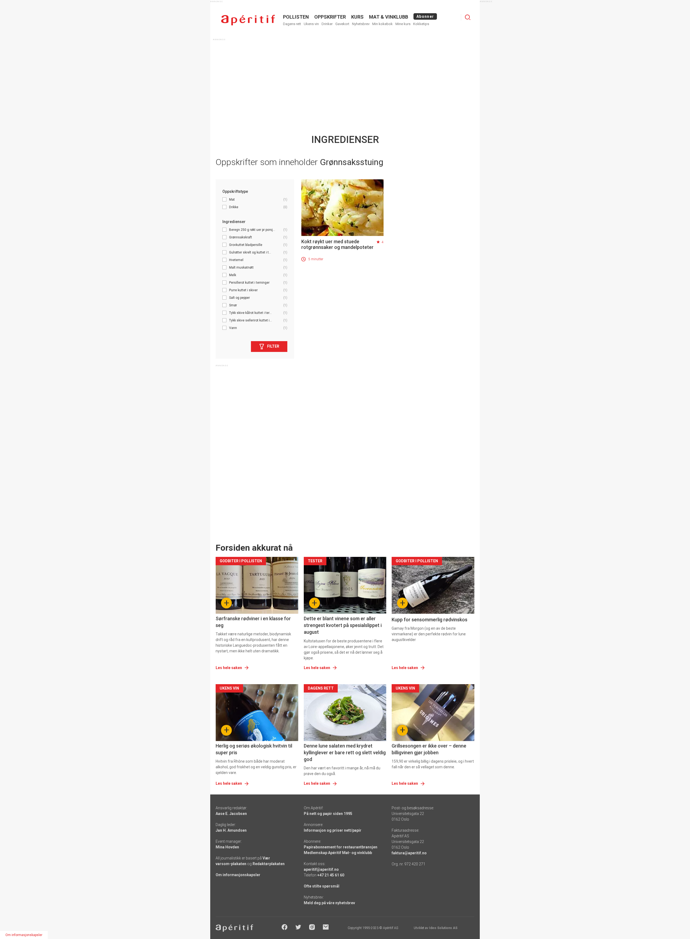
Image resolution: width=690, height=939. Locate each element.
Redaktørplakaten (269, 864)
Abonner (425, 16)
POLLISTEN (296, 17)
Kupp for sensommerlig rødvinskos (429, 619)
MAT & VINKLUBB (388, 17)
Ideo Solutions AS (443, 928)
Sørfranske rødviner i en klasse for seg (253, 622)
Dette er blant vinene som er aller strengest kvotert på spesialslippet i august (343, 625)
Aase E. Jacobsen (231, 813)
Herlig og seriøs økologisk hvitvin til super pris (254, 749)
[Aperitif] (248, 20)
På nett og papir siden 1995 (328, 813)
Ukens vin (311, 24)
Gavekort (342, 24)
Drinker (327, 24)
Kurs (357, 17)
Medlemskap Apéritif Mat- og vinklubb (338, 853)
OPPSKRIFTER (330, 17)
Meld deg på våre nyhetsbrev (329, 903)
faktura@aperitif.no (409, 853)
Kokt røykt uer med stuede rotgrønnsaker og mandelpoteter (337, 244)
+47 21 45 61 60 (330, 875)
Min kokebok (382, 24)
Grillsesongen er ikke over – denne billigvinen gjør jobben (429, 749)
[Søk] (467, 17)
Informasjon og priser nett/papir (332, 830)
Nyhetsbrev (361, 24)
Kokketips (421, 24)
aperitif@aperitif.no (321, 869)
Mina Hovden (227, 847)
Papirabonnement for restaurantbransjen (340, 847)
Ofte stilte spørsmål (321, 886)
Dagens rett (292, 24)
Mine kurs (402, 24)
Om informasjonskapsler (238, 875)
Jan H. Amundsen (231, 830)
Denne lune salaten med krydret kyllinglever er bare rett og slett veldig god (345, 752)
